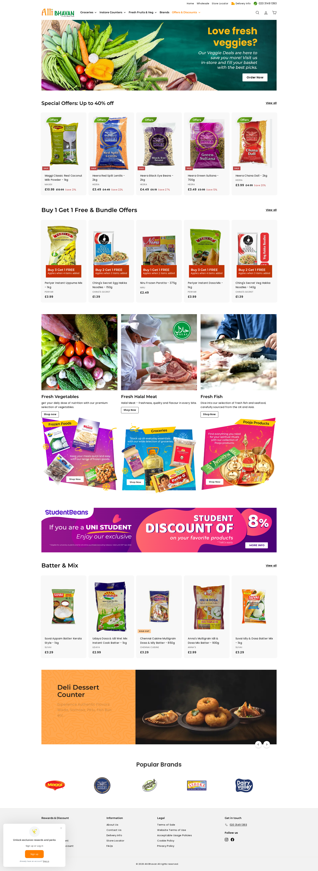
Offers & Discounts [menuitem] (184, 12)
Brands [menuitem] (164, 12)
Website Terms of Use (171, 830)
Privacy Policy (165, 846)
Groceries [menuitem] (86, 12)
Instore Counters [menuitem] (111, 12)
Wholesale (203, 3)
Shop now (50, 414)
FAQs (109, 846)
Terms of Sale (166, 824)
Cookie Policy (165, 840)
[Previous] (258, 744)
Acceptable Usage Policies (174, 835)
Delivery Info (243, 3)
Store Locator (220, 3)
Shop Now (130, 410)
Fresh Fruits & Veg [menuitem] (141, 12)
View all (271, 103)
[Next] (266, 744)
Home (190, 3)
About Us (112, 824)
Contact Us (113, 830)
